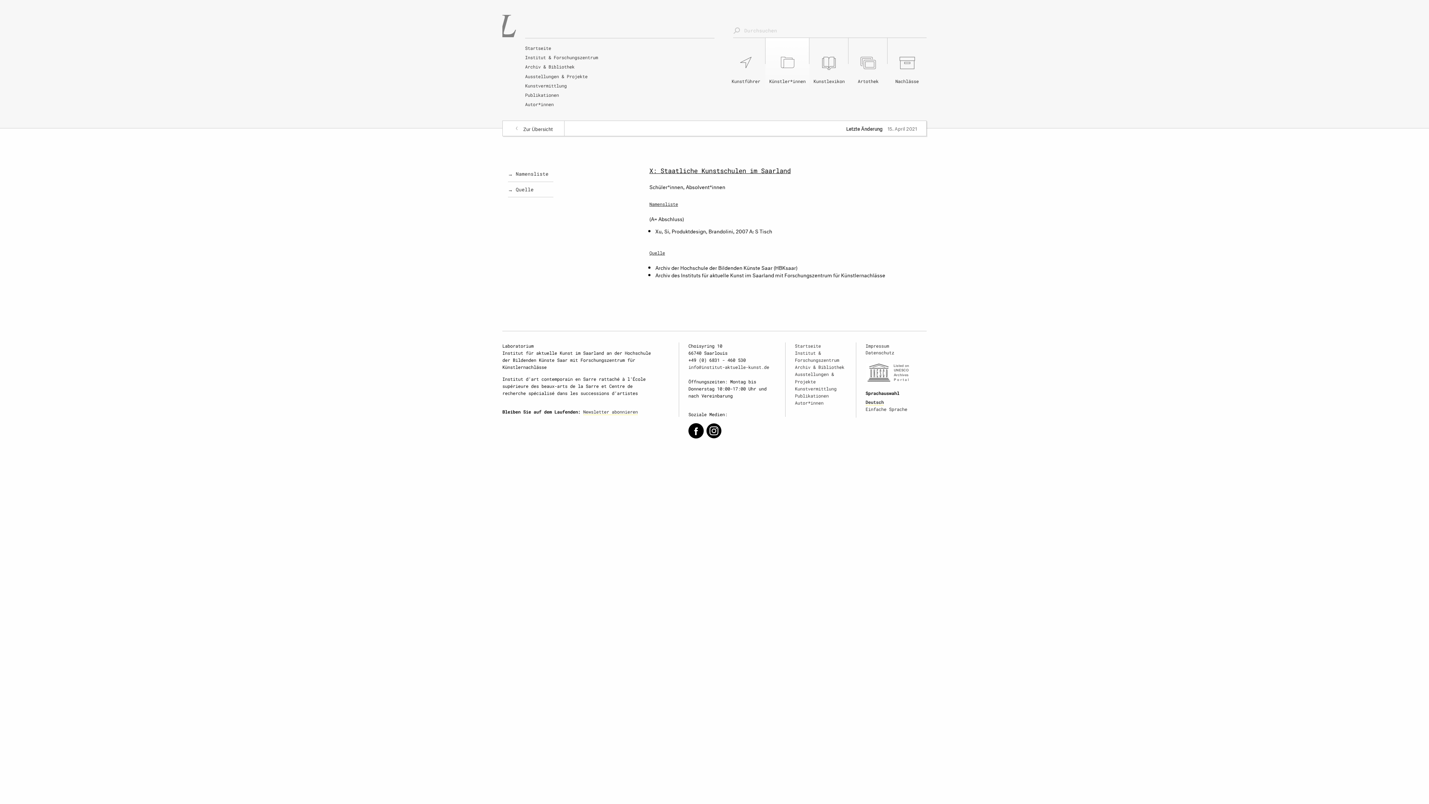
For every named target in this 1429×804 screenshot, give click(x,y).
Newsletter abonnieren (610, 412)
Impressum (877, 346)
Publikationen (542, 95)
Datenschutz (880, 352)
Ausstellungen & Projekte (556, 76)
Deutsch (875, 402)
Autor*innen (539, 104)
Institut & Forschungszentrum (561, 57)
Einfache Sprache (886, 409)
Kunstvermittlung (546, 86)
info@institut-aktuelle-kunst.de (728, 367)
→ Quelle (521, 189)
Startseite (538, 48)
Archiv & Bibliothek (550, 67)
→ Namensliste (528, 174)
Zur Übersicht (538, 128)
